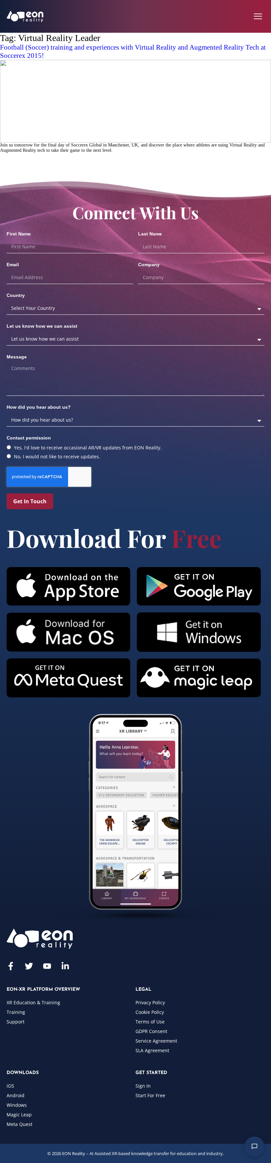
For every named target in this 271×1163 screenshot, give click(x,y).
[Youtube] (47, 966)
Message (17, 356)
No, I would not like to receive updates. (57, 456)
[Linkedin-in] (65, 966)
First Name (19, 233)
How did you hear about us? (39, 407)
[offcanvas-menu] (258, 16)
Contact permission (29, 437)
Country (16, 295)
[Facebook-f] (11, 966)
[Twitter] (29, 966)
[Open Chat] (254, 1146)
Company (149, 264)
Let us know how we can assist (42, 326)
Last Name (150, 233)
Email (13, 264)
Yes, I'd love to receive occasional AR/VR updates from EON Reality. (88, 447)
